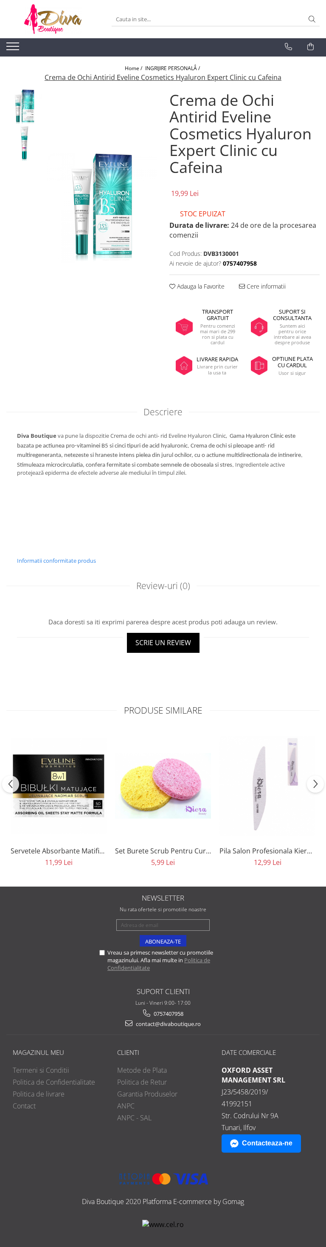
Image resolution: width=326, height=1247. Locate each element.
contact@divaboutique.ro (168, 1024)
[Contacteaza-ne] (288, 46)
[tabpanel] (102, 208)
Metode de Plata (142, 1070)
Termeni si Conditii (41, 1070)
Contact (24, 1106)
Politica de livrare (39, 1094)
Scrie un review (163, 642)
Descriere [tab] (163, 412)
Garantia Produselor (147, 1094)
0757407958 (167, 1013)
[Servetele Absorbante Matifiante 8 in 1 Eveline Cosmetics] (59, 786)
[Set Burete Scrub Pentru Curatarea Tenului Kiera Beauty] (163, 786)
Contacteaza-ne (267, 1143)
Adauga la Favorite (200, 286)
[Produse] (13, 49)
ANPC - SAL (134, 1117)
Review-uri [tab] (163, 586)
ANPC (126, 1106)
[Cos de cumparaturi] (310, 46)
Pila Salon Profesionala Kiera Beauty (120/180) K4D (267, 851)
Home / (134, 68)
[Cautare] (312, 19)
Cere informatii (265, 286)
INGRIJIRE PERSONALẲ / (173, 68)
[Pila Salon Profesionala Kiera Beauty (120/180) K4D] (267, 786)
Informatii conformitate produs (56, 560)
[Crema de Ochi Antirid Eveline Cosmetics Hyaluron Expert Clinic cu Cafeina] (102, 208)
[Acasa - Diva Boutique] (52, 19)
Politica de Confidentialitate (54, 1082)
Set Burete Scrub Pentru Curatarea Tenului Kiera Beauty (163, 851)
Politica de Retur (142, 1082)
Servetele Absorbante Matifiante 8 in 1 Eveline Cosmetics (59, 851)
